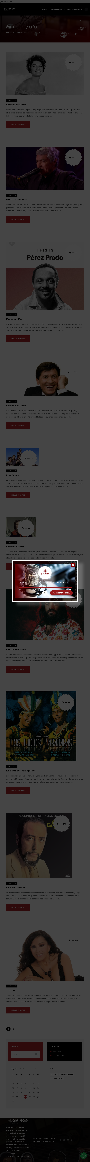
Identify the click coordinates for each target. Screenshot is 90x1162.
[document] (45, 581)
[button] (73, 565)
